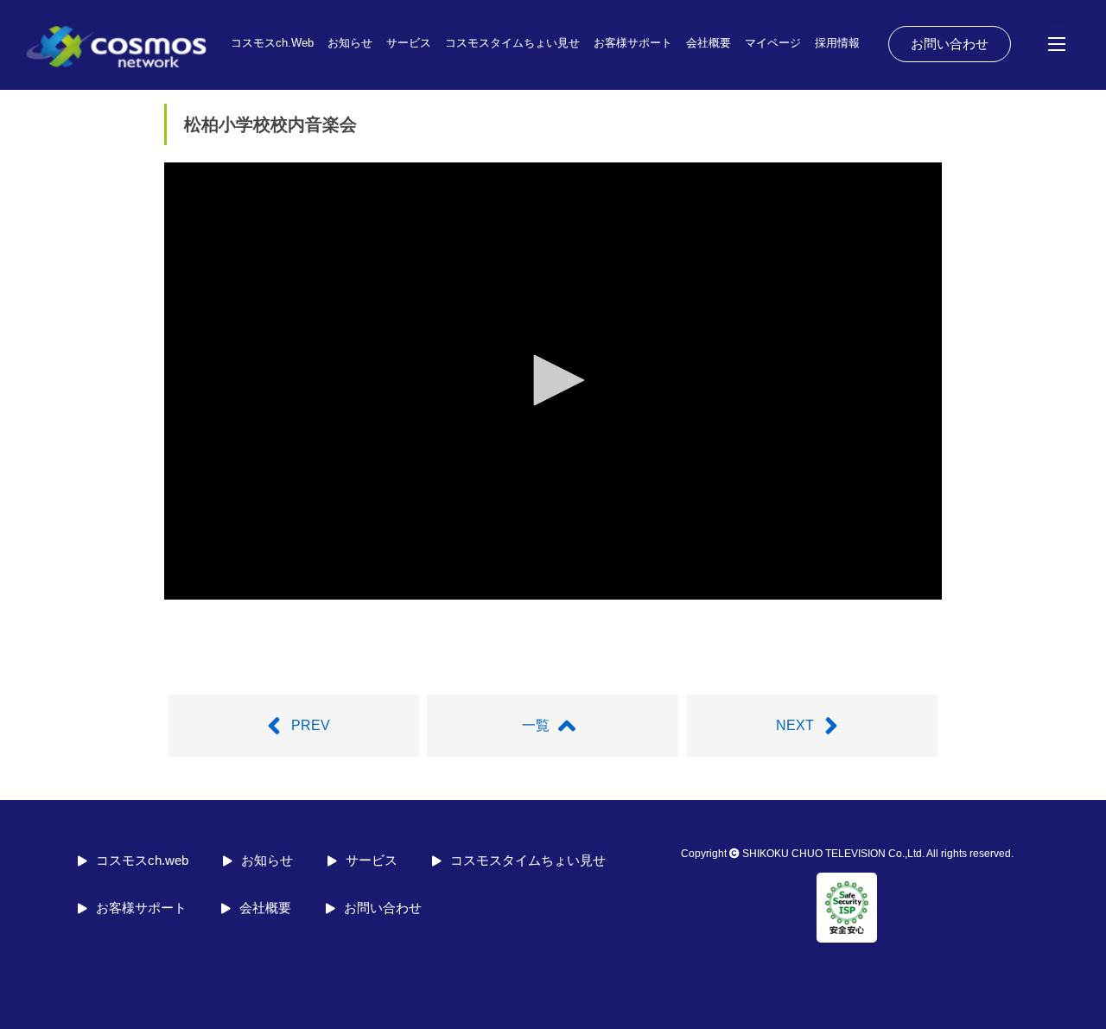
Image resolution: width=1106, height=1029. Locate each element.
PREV (310, 725)
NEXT (795, 725)
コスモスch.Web (272, 42)
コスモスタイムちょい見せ (512, 42)
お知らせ (349, 42)
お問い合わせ (949, 43)
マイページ (773, 42)
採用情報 (837, 42)
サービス (408, 42)
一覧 (536, 725)
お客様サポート (633, 42)
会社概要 (708, 42)
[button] (553, 380)
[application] (553, 381)
